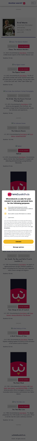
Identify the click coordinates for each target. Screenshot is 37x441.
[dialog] (18, 220)
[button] (18, 217)
